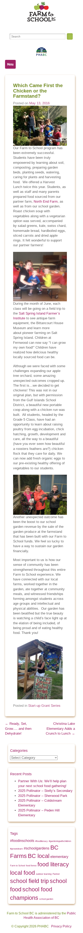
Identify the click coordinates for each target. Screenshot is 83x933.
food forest (31, 865)
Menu (10, 64)
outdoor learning (44, 874)
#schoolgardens (36, 848)
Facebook (36, 25)
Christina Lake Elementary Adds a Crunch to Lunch (60, 728)
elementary (59, 857)
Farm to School (17, 865)
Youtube (46, 25)
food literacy (53, 864)
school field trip (29, 881)
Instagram (56, 25)
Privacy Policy (61, 926)
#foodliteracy (41, 841)
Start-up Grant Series (44, 706)
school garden (46, 899)
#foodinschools (22, 841)
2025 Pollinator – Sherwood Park (42, 796)
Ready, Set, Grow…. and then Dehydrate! (18, 728)
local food (22, 872)
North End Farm (46, 201)
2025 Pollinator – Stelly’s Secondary (45, 791)
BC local (38, 856)
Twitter (27, 25)
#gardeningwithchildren (60, 841)
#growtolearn (16, 849)
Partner (56, 874)
